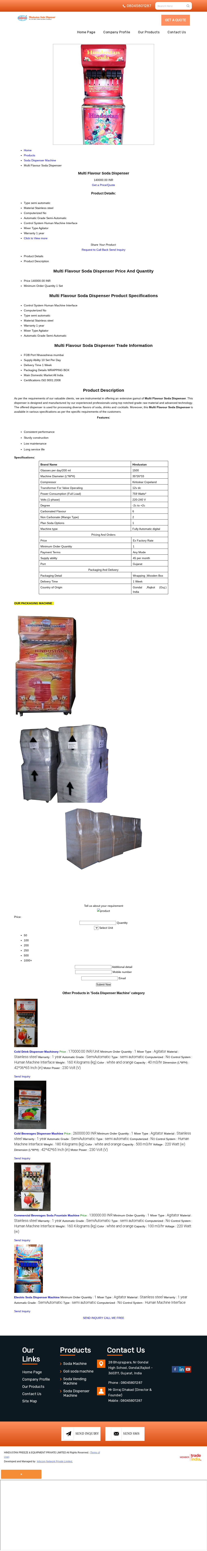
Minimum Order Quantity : (118, 1051)
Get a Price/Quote (103, 185)
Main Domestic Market (38, 375)
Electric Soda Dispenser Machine (37, 1297)
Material (29, 320)
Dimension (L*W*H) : (42, 1149)
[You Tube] (188, 1372)
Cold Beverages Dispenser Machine (38, 1133)
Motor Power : (62, 1068)
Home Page (86, 32)
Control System (33, 305)
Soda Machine (75, 1363)
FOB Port (30, 355)
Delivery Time (32, 365)
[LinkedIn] (181, 1372)
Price (27, 280)
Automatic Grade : (86, 1057)
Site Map (29, 1401)
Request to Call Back (95, 249)
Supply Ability (32, 360)
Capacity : (148, 1062)
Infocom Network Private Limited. (55, 1461)
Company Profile (116, 32)
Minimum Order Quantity (39, 285)
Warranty (29, 325)
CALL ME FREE (114, 1317)
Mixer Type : (151, 1051)
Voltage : (169, 1144)
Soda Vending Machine (74, 1381)
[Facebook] (175, 1372)
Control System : (154, 1302)
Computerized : (157, 1057)
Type (27, 315)
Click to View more (36, 238)
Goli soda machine (78, 1371)
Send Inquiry (117, 249)
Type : (127, 1057)
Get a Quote (175, 20)
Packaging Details (35, 370)
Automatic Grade (34, 335)
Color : (115, 1062)
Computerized (33, 310)
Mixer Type (31, 330)
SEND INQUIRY (93, 1317)
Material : (145, 1297)
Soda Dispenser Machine (76, 1393)
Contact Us (177, 32)
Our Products (148, 32)
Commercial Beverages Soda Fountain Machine (46, 1215)
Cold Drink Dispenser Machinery (36, 1051)
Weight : (76, 1062)
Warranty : (50, 1057)
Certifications (32, 380)
